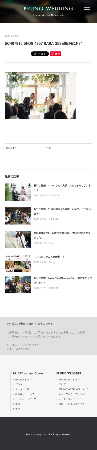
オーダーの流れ (23, 389)
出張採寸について (24, 394)
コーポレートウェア (25, 399)
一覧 (48, 147)
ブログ (18, 384)
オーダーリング (67, 399)
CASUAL (54, 219)
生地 (17, 409)
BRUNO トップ (23, 379)
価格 (17, 404)
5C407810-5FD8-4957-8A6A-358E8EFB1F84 (44, 44)
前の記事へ (11, 147)
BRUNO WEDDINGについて (74, 389)
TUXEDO (54, 195)
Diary (51, 243)
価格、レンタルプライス (72, 404)
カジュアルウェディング (72, 394)
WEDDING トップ (69, 379)
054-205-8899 (30, 344)
